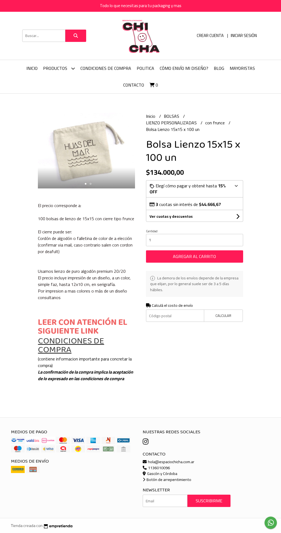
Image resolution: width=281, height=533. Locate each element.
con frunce (215, 123)
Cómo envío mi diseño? (184, 68)
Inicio (32, 68)
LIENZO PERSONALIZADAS (172, 123)
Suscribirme (209, 501)
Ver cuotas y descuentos (171, 216)
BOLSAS (172, 116)
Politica (145, 68)
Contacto (133, 85)
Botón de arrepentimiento (168, 479)
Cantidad (152, 231)
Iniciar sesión (244, 35)
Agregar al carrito (194, 256)
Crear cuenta (210, 35)
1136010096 (158, 467)
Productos (55, 68)
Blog (219, 68)
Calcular (223, 315)
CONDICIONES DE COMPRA (105, 68)
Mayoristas (242, 68)
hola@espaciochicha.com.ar (170, 461)
